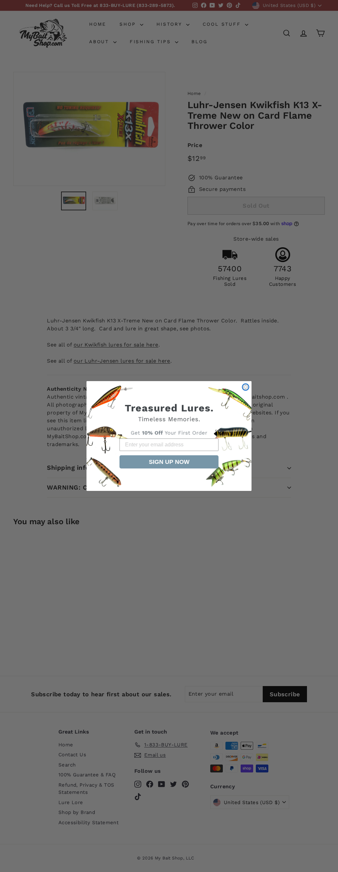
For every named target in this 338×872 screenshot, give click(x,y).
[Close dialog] (245, 387)
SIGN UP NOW (169, 462)
